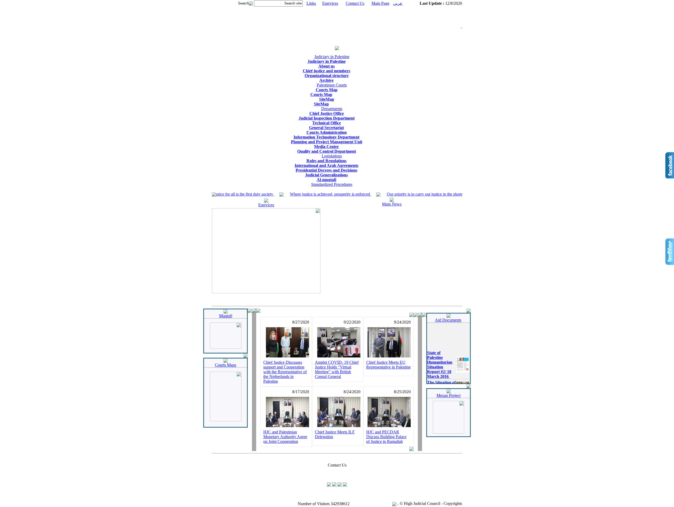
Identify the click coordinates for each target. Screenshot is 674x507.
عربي (398, 3)
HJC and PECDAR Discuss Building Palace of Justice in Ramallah (386, 437)
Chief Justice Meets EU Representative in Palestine (388, 364)
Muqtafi (225, 316)
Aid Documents (448, 320)
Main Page (380, 3)
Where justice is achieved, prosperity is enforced (322, 194)
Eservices (330, 3)
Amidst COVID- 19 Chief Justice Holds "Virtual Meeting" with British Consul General (337, 369)
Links (311, 3)
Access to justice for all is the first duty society (227, 194)
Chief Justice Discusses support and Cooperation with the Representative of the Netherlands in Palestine (285, 371)
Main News (392, 204)
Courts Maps (225, 365)
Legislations (332, 156)
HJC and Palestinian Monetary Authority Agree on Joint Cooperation (285, 437)
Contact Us (355, 3)
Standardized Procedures (331, 184)
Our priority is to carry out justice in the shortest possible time (430, 194)
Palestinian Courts (332, 85)
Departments (331, 108)
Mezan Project (448, 395)
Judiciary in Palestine (331, 56)
